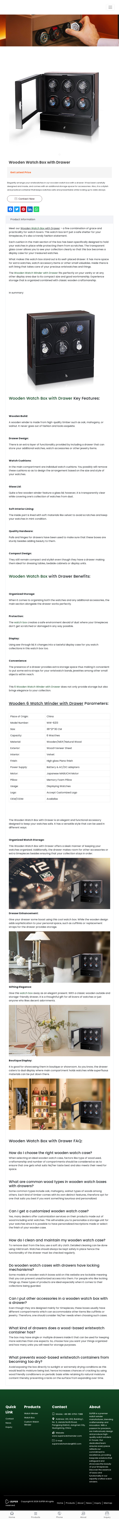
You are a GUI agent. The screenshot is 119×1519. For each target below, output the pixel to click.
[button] (59, 154)
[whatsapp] (36, 209)
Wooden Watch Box (28, 576)
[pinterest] (23, 209)
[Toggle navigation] (110, 7)
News (8, 1423)
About (80, 1503)
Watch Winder (31, 1413)
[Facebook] (10, 209)
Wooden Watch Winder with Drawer (36, 273)
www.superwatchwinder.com (67, 1436)
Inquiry (9, 1427)
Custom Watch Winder (31, 1423)
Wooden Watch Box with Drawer (40, 398)
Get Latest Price (20, 172)
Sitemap (108, 1503)
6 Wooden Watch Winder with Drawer (37, 687)
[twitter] (17, 209)
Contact (10, 1418)
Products (70, 1503)
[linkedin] (30, 209)
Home (60, 1503)
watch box (20, 622)
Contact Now (25, 199)
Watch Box (37, 228)
